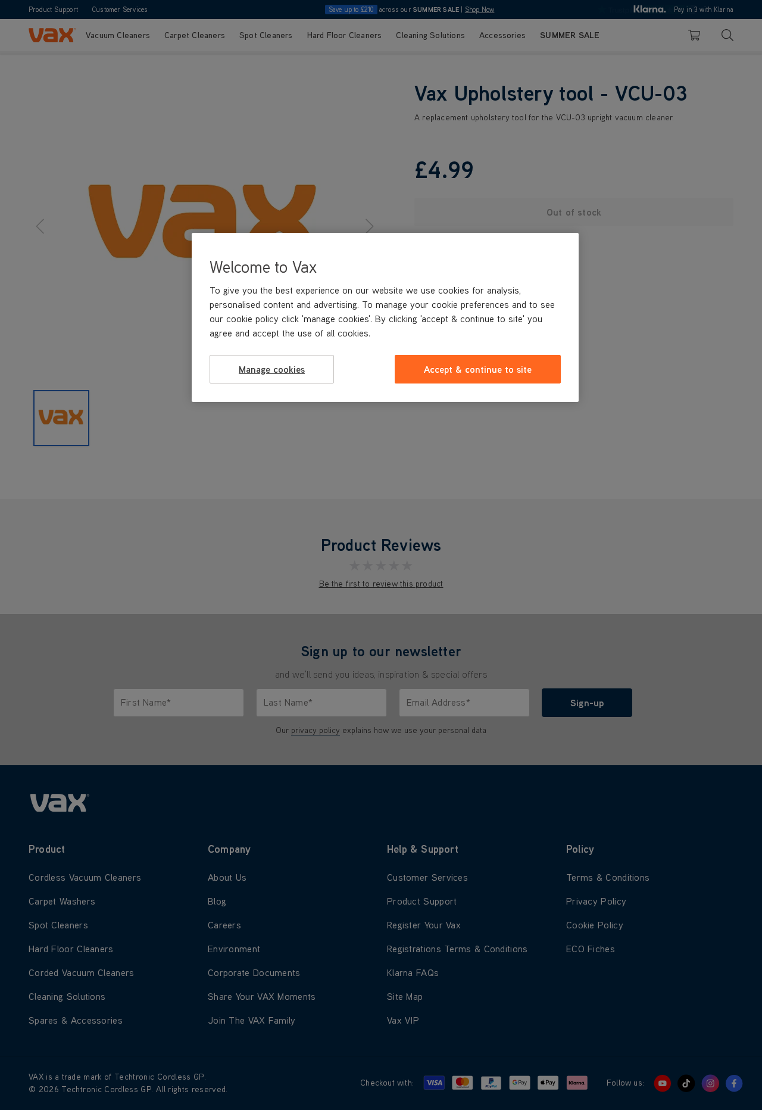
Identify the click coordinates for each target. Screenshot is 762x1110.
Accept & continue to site (478, 369)
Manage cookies (272, 369)
